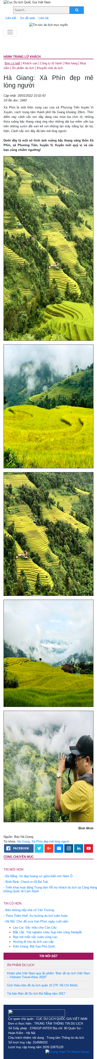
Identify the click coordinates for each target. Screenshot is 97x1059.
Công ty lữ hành (51, 63)
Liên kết (10, 18)
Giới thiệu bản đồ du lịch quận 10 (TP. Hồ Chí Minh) (42, 985)
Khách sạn (30, 63)
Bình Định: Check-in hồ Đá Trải (26, 882)
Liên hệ (43, 18)
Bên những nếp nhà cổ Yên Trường (29, 910)
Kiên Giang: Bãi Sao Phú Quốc (34, 946)
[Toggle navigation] (10, 32)
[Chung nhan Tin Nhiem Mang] (67, 1052)
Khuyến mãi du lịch (50, 68)
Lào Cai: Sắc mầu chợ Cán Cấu (35, 927)
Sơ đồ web (27, 18)
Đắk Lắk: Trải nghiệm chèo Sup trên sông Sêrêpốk (47, 932)
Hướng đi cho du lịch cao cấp (33, 941)
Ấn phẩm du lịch (23, 68)
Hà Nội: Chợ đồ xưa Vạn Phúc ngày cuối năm (36, 921)
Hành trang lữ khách (22, 56)
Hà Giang (23, 841)
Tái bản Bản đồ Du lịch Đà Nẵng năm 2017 (36, 993)
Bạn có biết (12, 63)
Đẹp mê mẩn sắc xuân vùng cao (35, 937)
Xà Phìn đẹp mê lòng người (50, 841)
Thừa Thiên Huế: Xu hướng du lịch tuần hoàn (36, 916)
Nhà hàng (71, 63)
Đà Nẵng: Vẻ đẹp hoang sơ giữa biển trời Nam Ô (39, 876)
